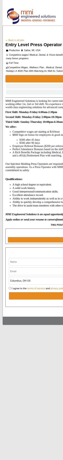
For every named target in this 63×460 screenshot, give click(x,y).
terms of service (36, 288)
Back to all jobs (16, 40)
